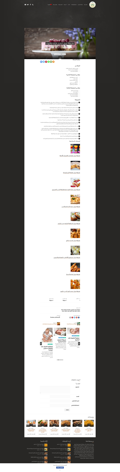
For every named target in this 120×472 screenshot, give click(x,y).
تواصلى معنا (60, 467)
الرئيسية (85, 4)
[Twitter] (44, 62)
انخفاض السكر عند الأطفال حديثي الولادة (60, 348)
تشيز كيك (74, 311)
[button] (41, 343)
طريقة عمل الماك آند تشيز (39, 444)
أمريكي (72, 309)
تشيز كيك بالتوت (68, 311)
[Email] (51, 62)
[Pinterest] (46, 62)
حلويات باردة (64, 309)
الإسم (77, 396)
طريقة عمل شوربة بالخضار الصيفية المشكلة (35, 448)
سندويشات (77, 428)
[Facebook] (41, 62)
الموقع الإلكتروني (75, 405)
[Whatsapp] (48, 62)
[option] (73, 339)
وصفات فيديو (80, 4)
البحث (69, 4)
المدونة (65, 4)
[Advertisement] (60, 18)
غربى (75, 309)
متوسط (69, 309)
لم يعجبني (57, 54)
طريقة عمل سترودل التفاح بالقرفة (37, 457)
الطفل (78, 337)
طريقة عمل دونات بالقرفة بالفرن (38, 461)
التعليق (77, 387)
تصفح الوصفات (73, 4)
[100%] (89, 426)
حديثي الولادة (63, 344)
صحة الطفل (74, 337)
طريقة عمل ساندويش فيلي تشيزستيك (77, 431)
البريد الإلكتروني (75, 400)
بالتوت (78, 311)
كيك (63, 311)
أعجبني (63, 54)
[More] (53, 62)
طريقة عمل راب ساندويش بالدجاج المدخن (42, 431)
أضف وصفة (60, 4)
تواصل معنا (55, 4)
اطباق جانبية (89, 428)
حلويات (78, 309)
